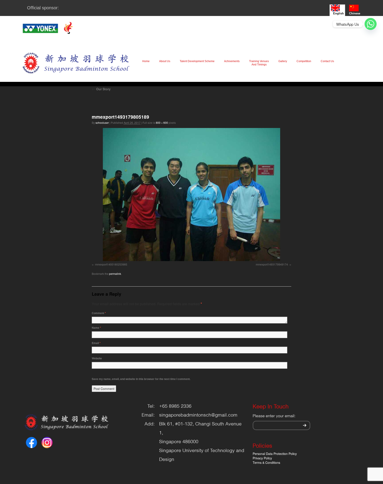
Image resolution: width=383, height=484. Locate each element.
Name (96, 328)
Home (146, 61)
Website (97, 358)
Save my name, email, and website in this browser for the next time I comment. (141, 379)
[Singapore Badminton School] (75, 63)
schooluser (102, 122)
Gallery (282, 61)
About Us (164, 61)
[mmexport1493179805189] (191, 194)
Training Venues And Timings (259, 63)
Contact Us (327, 61)
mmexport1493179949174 (272, 264)
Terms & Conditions (266, 462)
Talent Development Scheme (197, 61)
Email (96, 343)
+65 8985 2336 (175, 406)
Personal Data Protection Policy (275, 453)
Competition (304, 61)
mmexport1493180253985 (111, 264)
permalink (115, 273)
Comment (99, 313)
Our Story (101, 89)
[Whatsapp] (371, 24)
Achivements (232, 61)
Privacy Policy (262, 458)
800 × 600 (162, 122)
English (338, 13)
